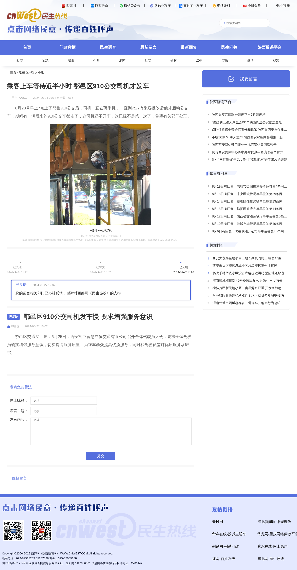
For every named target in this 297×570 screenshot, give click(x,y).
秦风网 (217, 522)
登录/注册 (283, 5)
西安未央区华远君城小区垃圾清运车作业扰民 (245, 265)
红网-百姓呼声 (223, 559)
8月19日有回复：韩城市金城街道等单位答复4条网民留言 (253, 186)
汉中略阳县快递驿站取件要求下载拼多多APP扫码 (248, 295)
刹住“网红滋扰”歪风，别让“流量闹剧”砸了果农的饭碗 (249, 159)
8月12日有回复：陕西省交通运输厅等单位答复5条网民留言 (254, 216)
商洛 (250, 60)
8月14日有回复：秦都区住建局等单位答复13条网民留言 (252, 201)
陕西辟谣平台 (270, 47)
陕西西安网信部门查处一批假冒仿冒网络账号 (244, 144)
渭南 (122, 60)
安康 (225, 60)
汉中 (199, 60)
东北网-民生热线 (270, 559)
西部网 (71, 5)
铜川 (96, 60)
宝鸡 (45, 60)
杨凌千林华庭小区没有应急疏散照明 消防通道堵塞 (248, 273)
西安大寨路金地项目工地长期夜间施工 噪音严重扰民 (250, 258)
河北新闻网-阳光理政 (274, 522)
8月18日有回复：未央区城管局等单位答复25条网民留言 (252, 194)
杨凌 (276, 60)
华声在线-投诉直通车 (229, 534)
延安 (148, 60)
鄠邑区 (24, 72)
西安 (19, 60)
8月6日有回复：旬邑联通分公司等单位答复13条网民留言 (253, 231)
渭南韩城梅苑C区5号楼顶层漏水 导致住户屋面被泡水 (251, 280)
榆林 (173, 60)
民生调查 (108, 47)
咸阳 (71, 60)
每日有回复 (219, 174)
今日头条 (254, 5)
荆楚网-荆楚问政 (225, 546)
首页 (27, 47)
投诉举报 (37, 72)
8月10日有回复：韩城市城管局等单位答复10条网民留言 (252, 224)
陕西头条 (101, 5)
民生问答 (229, 47)
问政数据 (68, 47)
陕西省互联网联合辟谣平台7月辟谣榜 (238, 115)
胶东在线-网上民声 (272, 546)
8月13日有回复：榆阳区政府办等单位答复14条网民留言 (252, 209)
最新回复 (189, 47)
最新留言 (148, 47)
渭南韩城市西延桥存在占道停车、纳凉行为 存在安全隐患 (253, 303)
